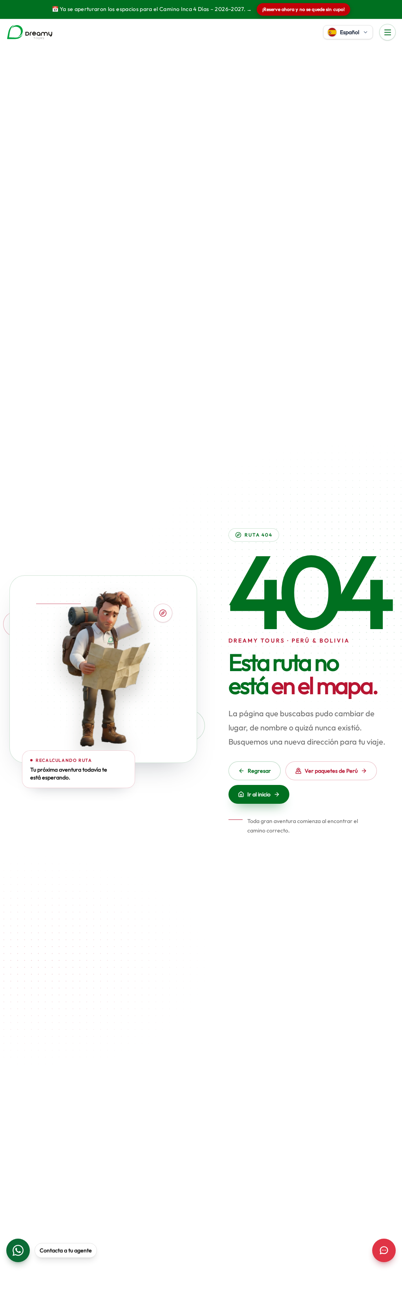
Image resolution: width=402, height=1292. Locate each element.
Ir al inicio (258, 794)
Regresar (259, 770)
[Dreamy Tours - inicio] (29, 32)
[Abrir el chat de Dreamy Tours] (384, 1250)
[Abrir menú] (387, 32)
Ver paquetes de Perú (331, 770)
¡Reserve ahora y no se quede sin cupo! (303, 9)
